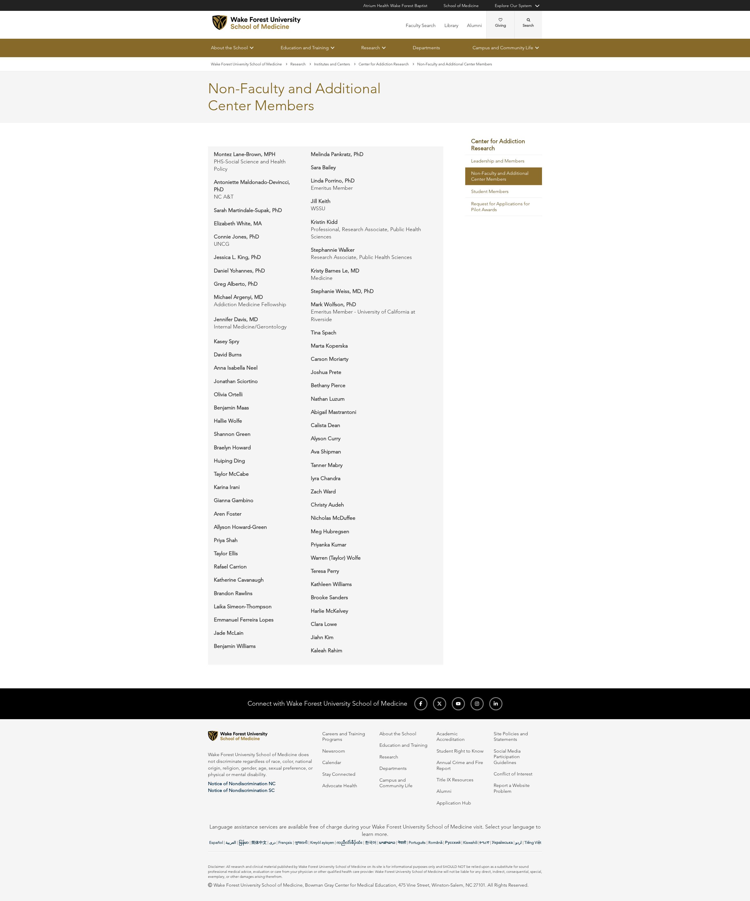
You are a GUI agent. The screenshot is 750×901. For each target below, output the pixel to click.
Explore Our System (513, 5)
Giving (500, 25)
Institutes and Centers (332, 64)
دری (272, 842)
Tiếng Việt (532, 842)
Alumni (474, 25)
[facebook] (420, 703)
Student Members (490, 191)
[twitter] (439, 703)
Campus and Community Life (503, 47)
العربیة (231, 842)
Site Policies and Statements (511, 736)
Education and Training (305, 47)
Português (417, 842)
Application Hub (454, 803)
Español (216, 842)
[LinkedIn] (495, 703)
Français (285, 842)
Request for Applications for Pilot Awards (500, 207)
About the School (229, 47)
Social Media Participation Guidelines (507, 756)
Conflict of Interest (513, 774)
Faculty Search (421, 25)
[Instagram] (477, 703)
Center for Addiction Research (384, 64)
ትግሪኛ (484, 842)
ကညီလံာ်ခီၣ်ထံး (349, 842)
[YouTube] (458, 703)
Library (451, 25)
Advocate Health (339, 785)
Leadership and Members (497, 161)
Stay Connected (338, 774)
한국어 (370, 842)
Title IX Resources (455, 780)
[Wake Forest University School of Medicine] (256, 22)
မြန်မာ (244, 842)
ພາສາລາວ (387, 842)
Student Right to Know (460, 751)
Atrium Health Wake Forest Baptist (395, 5)
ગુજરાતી (301, 842)
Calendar (331, 762)
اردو (518, 842)
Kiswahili (470, 842)
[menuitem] (503, 145)
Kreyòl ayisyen (322, 842)
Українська (502, 842)
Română (435, 842)
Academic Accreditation (451, 736)
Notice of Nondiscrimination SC (241, 790)
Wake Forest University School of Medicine (246, 64)
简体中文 (259, 842)
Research (370, 47)
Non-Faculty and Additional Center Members (500, 176)
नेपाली (402, 842)
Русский (453, 842)
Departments (426, 47)
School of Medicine (461, 5)
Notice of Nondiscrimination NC (241, 783)
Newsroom (333, 751)
